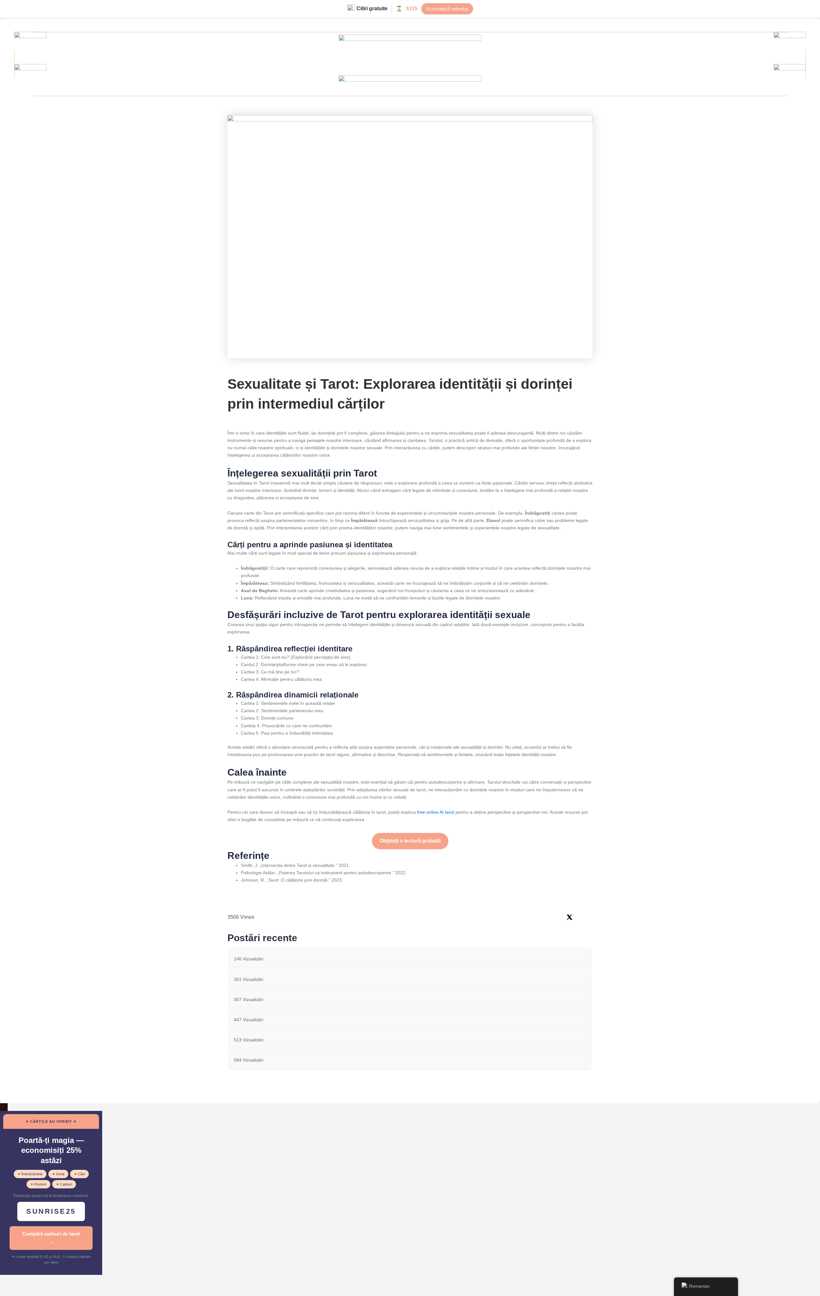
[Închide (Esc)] (71, 1280)
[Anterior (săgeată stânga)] (9, 1291)
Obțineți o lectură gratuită (410, 841)
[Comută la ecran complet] (30, 1280)
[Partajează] (50, 1280)
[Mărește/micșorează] (9, 1280)
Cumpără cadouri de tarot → (51, 1237)
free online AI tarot (435, 812)
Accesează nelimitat (447, 9)
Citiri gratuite (372, 8)
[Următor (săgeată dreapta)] (30, 1291)
